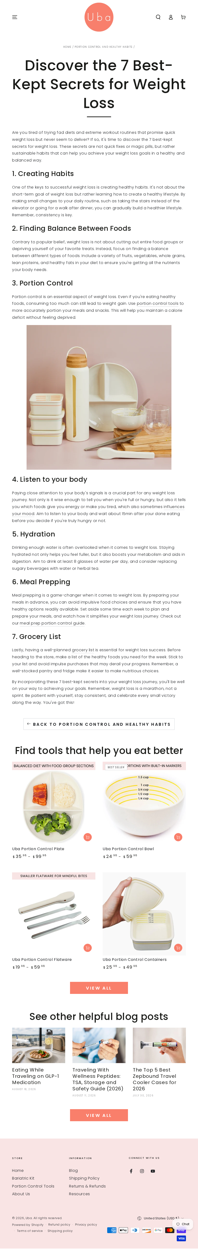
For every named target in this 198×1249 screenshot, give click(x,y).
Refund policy (59, 1225)
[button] (158, 17)
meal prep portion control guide (52, 623)
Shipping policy (60, 1231)
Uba (29, 1218)
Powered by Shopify (28, 1225)
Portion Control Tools (33, 1186)
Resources (79, 1194)
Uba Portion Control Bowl (128, 849)
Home (67, 47)
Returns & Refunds (87, 1186)
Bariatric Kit (23, 1178)
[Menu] (14, 17)
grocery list (83, 650)
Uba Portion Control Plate (38, 849)
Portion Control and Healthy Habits (103, 47)
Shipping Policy (84, 1178)
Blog (73, 1170)
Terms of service (30, 1231)
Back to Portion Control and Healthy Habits (102, 724)
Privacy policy (86, 1225)
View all (99, 988)
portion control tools (158, 303)
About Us (21, 1194)
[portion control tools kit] (99, 397)
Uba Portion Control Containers (135, 959)
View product (88, 837)
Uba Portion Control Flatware (42, 959)
